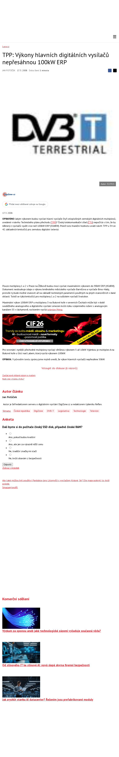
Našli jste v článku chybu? (13, 379)
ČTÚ (90, 222)
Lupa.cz (5, 46)
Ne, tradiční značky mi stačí (23, 451)
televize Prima (54, 309)
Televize (94, 410)
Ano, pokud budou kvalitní (22, 437)
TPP (53, 222)
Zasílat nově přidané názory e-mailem (18, 375)
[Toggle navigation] (114, 37)
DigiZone (38, 410)
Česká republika (22, 410)
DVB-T (50, 410)
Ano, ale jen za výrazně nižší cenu (26, 444)
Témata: (6, 410)
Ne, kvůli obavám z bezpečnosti (25, 458)
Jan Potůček (8, 70)
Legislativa (63, 410)
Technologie (79, 410)
